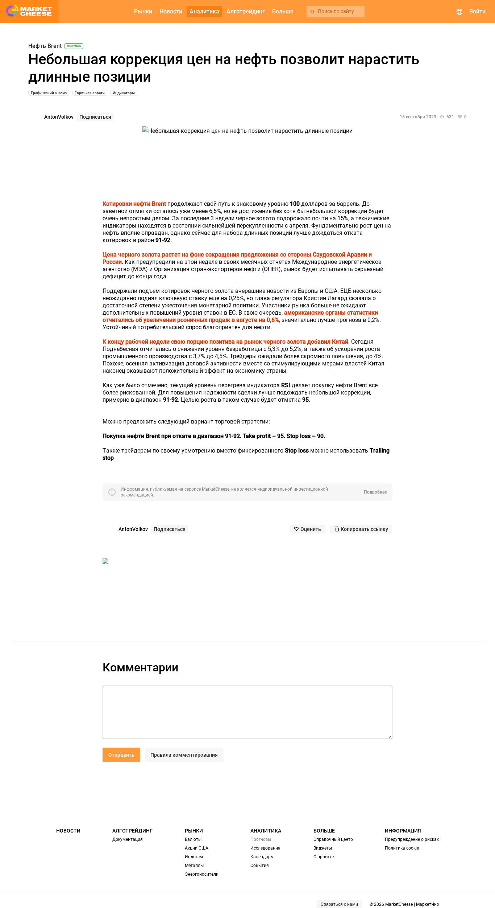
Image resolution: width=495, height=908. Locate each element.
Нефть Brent (45, 46)
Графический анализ (49, 93)
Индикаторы (124, 93)
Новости (68, 831)
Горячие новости (90, 93)
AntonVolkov (59, 117)
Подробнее (375, 492)
